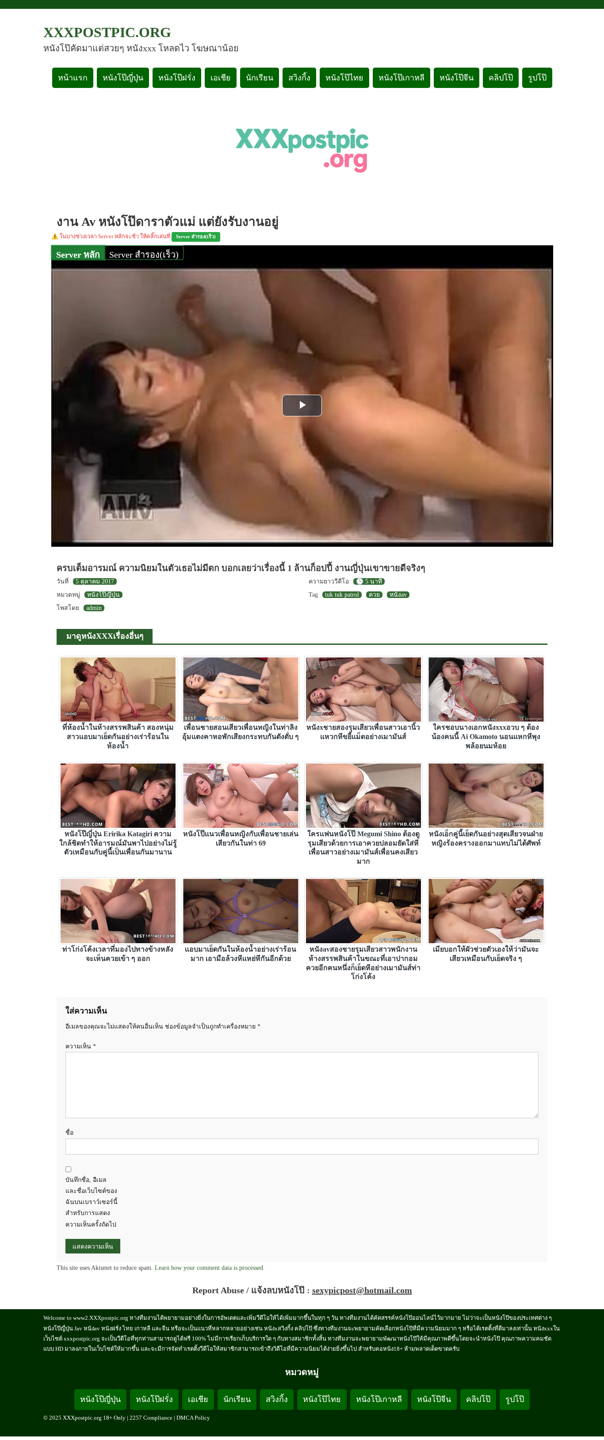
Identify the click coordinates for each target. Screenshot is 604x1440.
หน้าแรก (73, 77)
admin (94, 608)
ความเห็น (80, 1046)
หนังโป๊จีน (457, 77)
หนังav (398, 594)
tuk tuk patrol (342, 594)
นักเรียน (259, 77)
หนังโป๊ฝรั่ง (176, 77)
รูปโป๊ (537, 77)
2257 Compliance (151, 1417)
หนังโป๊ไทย (344, 77)
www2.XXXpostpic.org (100, 1317)
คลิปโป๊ (501, 77)
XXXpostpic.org (107, 32)
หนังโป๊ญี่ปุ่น (123, 77)
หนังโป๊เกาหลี (401, 77)
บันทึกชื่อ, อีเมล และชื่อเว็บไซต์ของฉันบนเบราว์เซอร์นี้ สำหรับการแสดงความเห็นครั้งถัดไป (91, 1202)
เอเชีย (220, 77)
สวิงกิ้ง (299, 77)
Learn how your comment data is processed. (210, 1268)
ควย (374, 594)
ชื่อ (69, 1132)
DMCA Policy (193, 1417)
